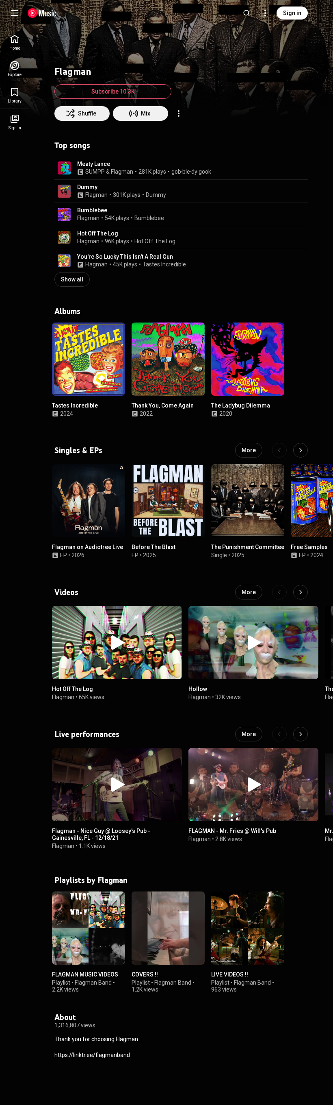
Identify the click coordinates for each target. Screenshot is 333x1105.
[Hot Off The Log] (117, 642)
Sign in (292, 13)
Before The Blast (153, 547)
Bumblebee (92, 210)
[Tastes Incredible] (88, 359)
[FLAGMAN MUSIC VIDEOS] (88, 928)
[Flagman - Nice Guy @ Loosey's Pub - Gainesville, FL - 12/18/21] (117, 784)
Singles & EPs (78, 450)
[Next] (300, 450)
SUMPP (95, 171)
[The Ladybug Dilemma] (247, 359)
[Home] (42, 13)
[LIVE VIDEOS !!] (247, 928)
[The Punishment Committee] (247, 500)
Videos (66, 592)
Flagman (122, 171)
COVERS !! (145, 974)
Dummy (87, 187)
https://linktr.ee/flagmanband (92, 1055)
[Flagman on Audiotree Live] (88, 500)
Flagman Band (93, 982)
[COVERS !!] (168, 928)
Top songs (72, 145)
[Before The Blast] (168, 500)
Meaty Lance (93, 164)
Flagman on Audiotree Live (87, 547)
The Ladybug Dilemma (240, 405)
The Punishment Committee (247, 547)
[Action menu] (178, 113)
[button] (64, 167)
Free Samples (309, 547)
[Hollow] (253, 642)
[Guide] (14, 13)
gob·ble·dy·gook (191, 171)
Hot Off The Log (97, 233)
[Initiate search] (246, 13)
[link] (14, 42)
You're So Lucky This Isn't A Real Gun (125, 256)
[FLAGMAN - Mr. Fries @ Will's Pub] (253, 784)
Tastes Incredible (164, 264)
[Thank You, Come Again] (168, 359)
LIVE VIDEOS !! (229, 974)
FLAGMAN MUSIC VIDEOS (85, 974)
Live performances (86, 734)
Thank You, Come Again (163, 405)
